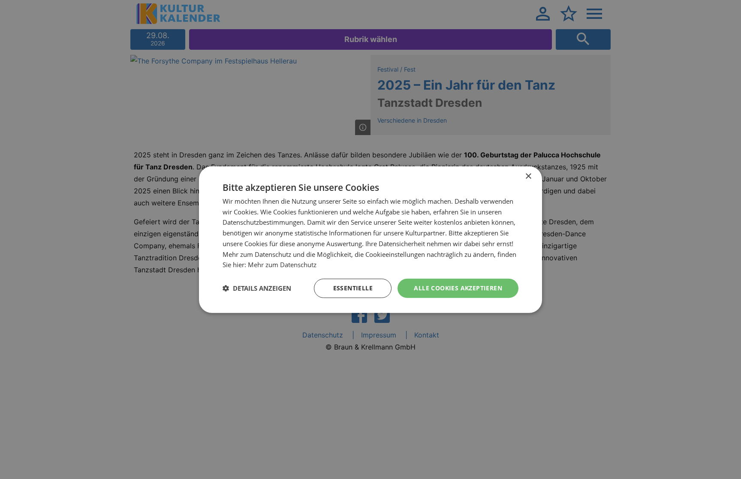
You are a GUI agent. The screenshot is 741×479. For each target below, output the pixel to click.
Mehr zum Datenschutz (282, 264)
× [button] (528, 176)
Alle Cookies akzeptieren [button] (458, 288)
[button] (257, 288)
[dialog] (370, 239)
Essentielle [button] (353, 288)
